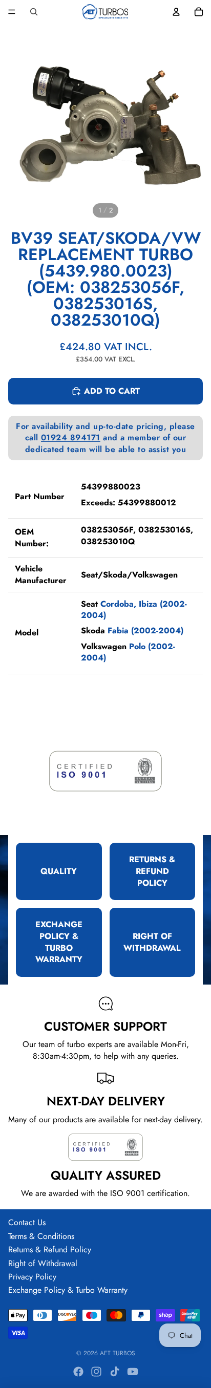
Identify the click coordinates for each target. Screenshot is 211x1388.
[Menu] (12, 12)
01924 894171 (70, 437)
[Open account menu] (176, 12)
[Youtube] (132, 1371)
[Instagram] (96, 1371)
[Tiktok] (115, 1371)
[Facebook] (78, 1371)
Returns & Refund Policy (49, 1249)
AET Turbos (117, 1353)
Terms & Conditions (41, 1236)
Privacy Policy (32, 1277)
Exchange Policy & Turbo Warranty (68, 1290)
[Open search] (34, 12)
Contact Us (27, 1222)
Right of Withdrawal (42, 1263)
